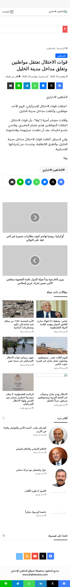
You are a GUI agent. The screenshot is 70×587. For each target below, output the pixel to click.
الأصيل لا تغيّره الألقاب (35, 491)
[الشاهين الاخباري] (58, 11)
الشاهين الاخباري (52, 169)
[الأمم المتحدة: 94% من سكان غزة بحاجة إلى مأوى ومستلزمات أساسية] (18, 309)
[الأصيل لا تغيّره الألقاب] (58, 498)
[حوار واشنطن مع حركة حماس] (58, 477)
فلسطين (50, 48)
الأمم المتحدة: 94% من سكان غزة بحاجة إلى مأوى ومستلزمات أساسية (19, 324)
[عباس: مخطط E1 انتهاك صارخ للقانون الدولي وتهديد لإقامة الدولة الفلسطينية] (51, 309)
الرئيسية (61, 48)
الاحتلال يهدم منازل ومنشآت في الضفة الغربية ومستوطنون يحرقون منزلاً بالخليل (52, 397)
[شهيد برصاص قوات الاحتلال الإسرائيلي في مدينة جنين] (18, 345)
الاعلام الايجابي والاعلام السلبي (31, 449)
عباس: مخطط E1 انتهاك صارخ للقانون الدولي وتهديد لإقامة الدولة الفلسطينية (52, 324)
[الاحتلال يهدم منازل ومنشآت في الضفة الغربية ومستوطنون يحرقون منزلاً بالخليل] (51, 382)
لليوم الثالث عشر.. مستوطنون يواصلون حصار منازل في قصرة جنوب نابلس (51, 360)
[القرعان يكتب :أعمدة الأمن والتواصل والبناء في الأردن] (58, 435)
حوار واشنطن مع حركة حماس (31, 470)
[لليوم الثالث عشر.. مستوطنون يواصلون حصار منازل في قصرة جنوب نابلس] (51, 345)
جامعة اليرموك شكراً (35, 512)
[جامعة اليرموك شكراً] (58, 519)
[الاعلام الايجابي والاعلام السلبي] (58, 456)
